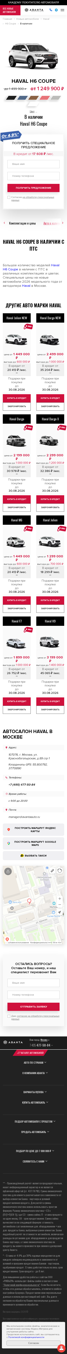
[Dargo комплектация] (17, 439)
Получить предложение (33, 187)
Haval (26, 286)
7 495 (40, 1045)
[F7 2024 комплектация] (17, 642)
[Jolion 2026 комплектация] (17, 338)
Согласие (32, 199)
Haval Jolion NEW (17, 318)
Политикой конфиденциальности (26, 1337)
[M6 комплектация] (17, 540)
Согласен (33, 1343)
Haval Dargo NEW (50, 318)
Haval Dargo (16, 419)
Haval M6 (16, 520)
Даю (35, 1018)
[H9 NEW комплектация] (50, 642)
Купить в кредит (16, 398)
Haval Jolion (50, 520)
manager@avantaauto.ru (24, 817)
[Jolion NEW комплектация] (50, 540)
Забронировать (17, 406)
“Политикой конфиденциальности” (21, 1285)
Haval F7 (17, 621)
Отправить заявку (33, 1006)
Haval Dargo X (50, 419)
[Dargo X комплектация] (50, 439)
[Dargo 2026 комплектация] (50, 338)
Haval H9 (50, 621)
